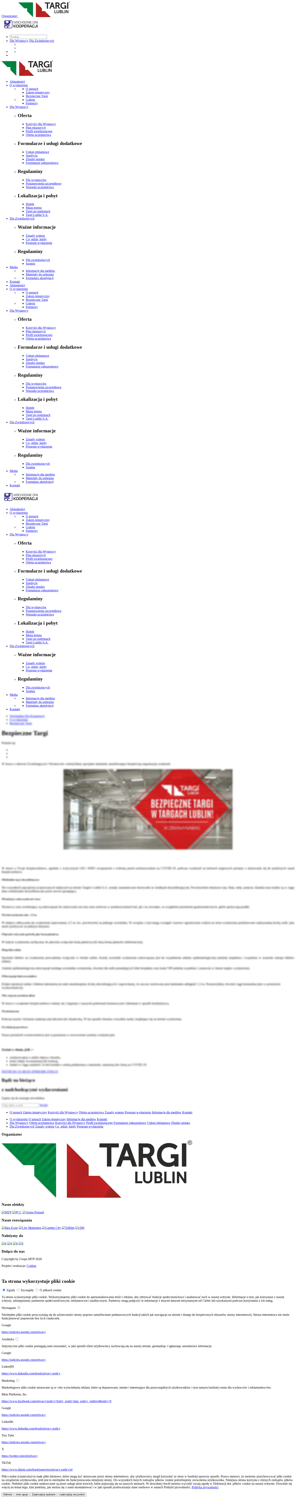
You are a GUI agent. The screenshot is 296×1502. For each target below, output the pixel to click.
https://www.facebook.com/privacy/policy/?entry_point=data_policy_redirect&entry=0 (56, 1401)
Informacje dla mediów (40, 270)
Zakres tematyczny (38, 92)
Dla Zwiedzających (41, 40)
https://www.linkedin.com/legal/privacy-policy (31, 1373)
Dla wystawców (36, 180)
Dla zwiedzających (38, 260)
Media (14, 267)
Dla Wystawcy (19, 40)
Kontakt (15, 281)
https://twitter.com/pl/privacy (20, 1456)
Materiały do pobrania (40, 274)
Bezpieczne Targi (37, 96)
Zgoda (11, 1290)
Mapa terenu (34, 207)
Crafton (31, 1266)
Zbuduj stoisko (35, 159)
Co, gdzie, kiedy (36, 239)
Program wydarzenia (39, 243)
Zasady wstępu (35, 235)
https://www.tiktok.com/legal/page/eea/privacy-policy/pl (37, 1469)
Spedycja (31, 155)
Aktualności (17, 81)
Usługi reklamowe (37, 152)
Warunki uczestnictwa (40, 187)
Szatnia (30, 263)
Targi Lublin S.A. (37, 215)
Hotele (30, 204)
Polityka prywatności (205, 1487)
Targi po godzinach (38, 211)
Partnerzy (32, 103)
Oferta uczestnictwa (38, 135)
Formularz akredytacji (40, 278)
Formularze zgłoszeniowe (42, 162)
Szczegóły (27, 1290)
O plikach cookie (50, 1290)
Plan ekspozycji (36, 127)
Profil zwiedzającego (39, 131)
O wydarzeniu (19, 85)
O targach (32, 88)
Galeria (30, 99)
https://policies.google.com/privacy (24, 1332)
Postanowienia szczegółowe (43, 183)
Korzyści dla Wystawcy (41, 124)
